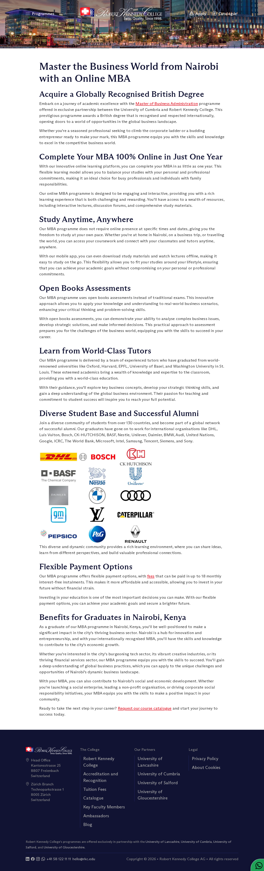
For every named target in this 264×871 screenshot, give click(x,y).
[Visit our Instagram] (38, 859)
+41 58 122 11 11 (59, 859)
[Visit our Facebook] (33, 859)
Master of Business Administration (166, 103)
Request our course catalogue (145, 708)
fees (150, 576)
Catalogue (93, 798)
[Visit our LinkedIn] (27, 859)
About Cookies (206, 767)
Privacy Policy (205, 758)
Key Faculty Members (104, 807)
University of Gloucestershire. (64, 847)
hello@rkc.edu (83, 859)
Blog (87, 824)
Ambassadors (96, 815)
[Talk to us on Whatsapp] (43, 859)
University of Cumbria (159, 773)
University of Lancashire (162, 842)
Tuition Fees (94, 789)
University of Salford (158, 782)
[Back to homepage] (121, 13)
